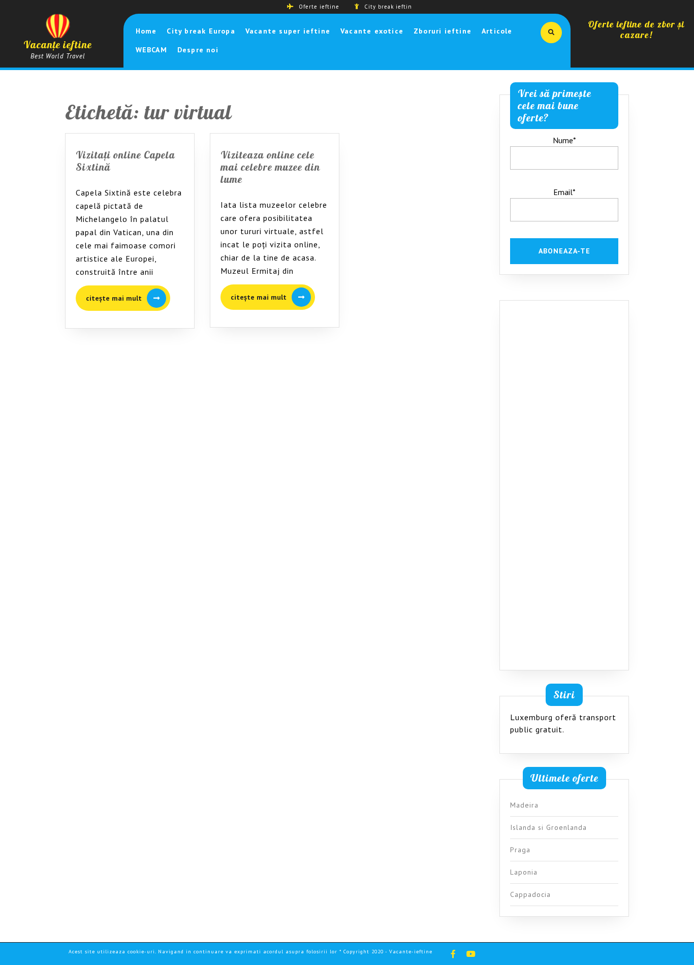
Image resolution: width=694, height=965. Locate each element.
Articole (497, 31)
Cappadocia (530, 894)
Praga (520, 849)
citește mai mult (128, 298)
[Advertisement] (564, 487)
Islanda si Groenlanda (548, 827)
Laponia (524, 872)
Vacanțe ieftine (57, 44)
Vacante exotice (371, 31)
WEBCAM (151, 49)
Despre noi (197, 49)
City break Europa (201, 31)
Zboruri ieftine (442, 31)
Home (146, 31)
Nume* (564, 140)
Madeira (524, 805)
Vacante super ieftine (287, 31)
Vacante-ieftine (410, 951)
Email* (564, 192)
